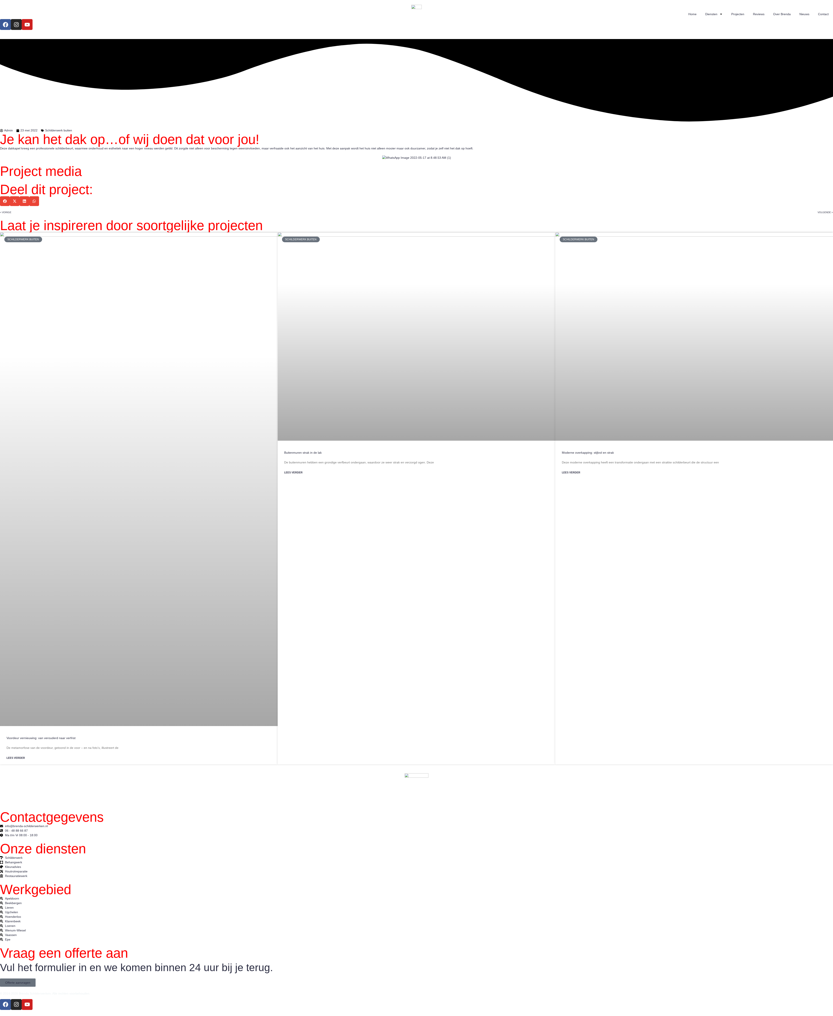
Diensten (711, 14)
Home (692, 14)
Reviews (758, 14)
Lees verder (16, 757)
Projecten (737, 14)
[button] (5, 201)
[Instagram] (16, 24)
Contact (823, 14)
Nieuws (804, 14)
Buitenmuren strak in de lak (303, 452)
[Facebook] (5, 24)
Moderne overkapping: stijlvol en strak (588, 452)
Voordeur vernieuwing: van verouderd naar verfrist (41, 738)
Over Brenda (782, 14)
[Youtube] (27, 24)
